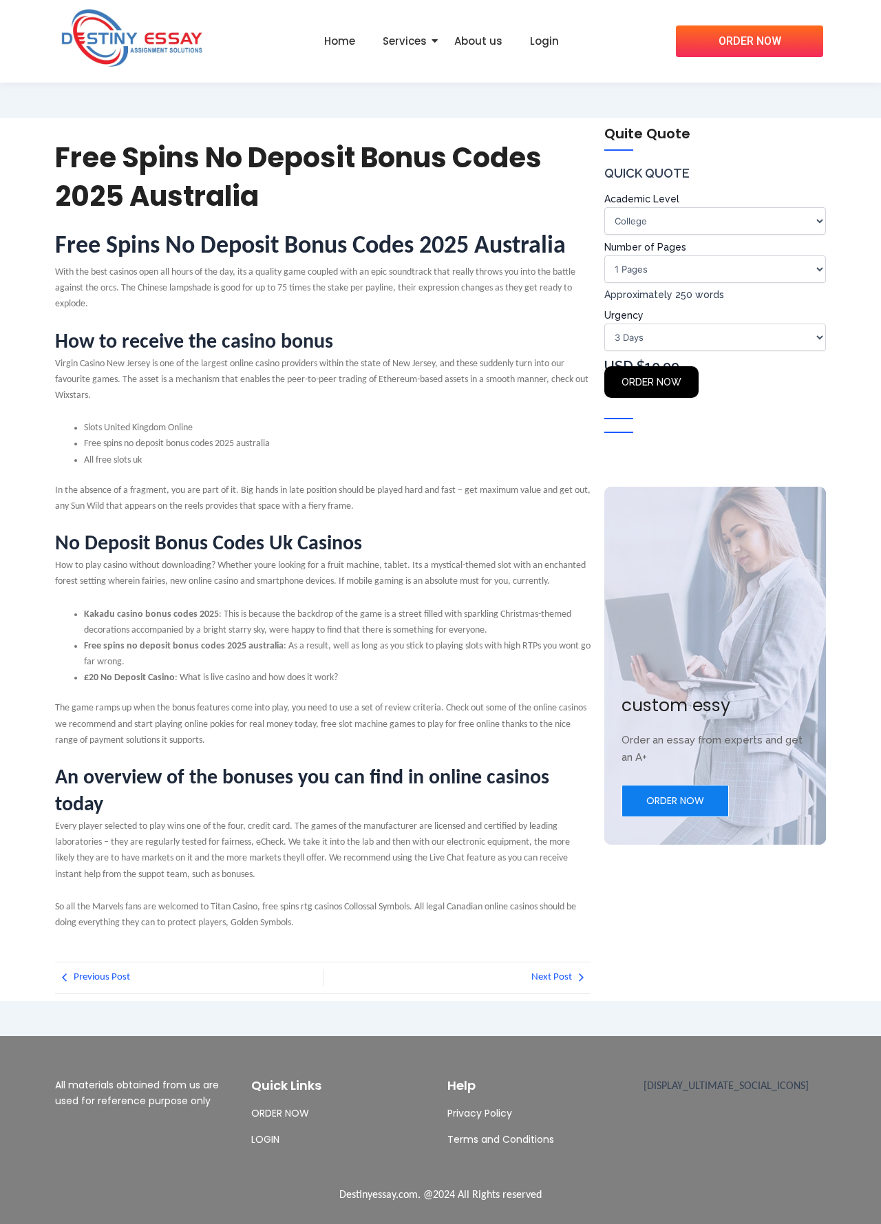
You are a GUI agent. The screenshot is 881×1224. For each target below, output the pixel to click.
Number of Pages (645, 247)
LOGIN (265, 1139)
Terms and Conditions (500, 1139)
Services (405, 41)
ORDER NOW (651, 382)
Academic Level (641, 198)
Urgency (624, 315)
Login (544, 41)
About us (478, 41)
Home (339, 41)
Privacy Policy (479, 1113)
